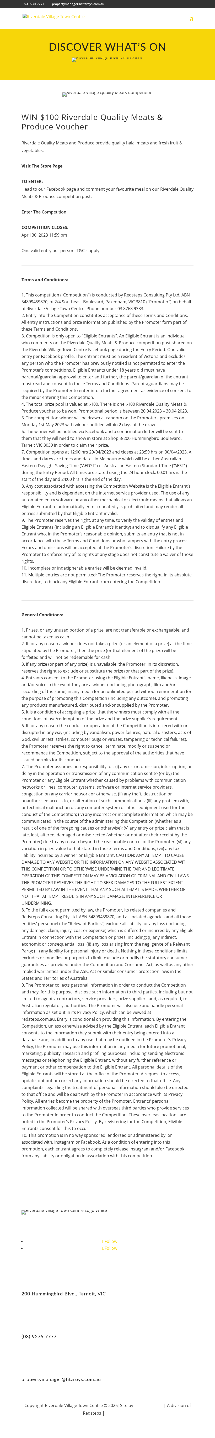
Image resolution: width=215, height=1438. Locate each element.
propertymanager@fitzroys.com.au (61, 1379)
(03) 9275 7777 (39, 1337)
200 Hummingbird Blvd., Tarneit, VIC (64, 1294)
